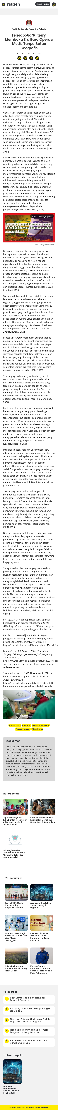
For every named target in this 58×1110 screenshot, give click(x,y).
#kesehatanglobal (40, 725)
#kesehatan (37, 729)
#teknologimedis (22, 729)
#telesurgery (15, 725)
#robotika (26, 725)
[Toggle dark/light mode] (54, 4)
